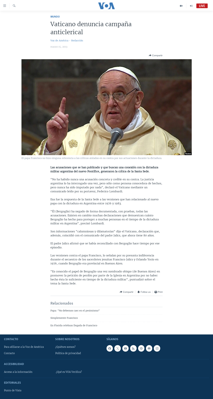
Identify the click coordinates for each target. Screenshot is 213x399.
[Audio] (191, 5)
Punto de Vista (12, 390)
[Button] (156, 55)
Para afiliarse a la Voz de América (24, 346)
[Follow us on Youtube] (125, 348)
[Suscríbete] (149, 348)
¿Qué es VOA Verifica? (69, 371)
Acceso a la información (18, 371)
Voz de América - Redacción (66, 40)
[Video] (181, 5)
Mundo (55, 16)
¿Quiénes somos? (65, 346)
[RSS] (133, 348)
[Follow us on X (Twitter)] (117, 348)
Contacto (9, 353)
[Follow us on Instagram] (157, 348)
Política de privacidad (68, 353)
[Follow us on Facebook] (109, 348)
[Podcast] (141, 348)
